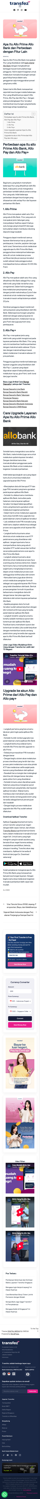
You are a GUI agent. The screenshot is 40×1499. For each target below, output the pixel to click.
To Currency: (12, 1007)
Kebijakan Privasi (21, 1496)
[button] (4, 1494)
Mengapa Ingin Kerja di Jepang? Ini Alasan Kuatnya (19, 1288)
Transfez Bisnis (9, 830)
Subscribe (32, 1391)
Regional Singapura (8, 1413)
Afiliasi (4, 1425)
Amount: (11, 987)
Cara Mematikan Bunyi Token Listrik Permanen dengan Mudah (19, 1295)
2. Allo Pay (10, 125)
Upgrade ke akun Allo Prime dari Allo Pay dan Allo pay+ (18, 136)
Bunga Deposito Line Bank (14, 389)
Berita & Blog (6, 1446)
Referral (4, 1428)
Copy (29, 955)
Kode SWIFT (6, 1406)
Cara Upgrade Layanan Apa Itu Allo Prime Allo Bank (17, 131)
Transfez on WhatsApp (9, 1416)
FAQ (3, 1443)
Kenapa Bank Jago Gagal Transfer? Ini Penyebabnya (19, 1303)
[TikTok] (3, 1455)
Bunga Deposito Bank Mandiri (15, 392)
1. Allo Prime (11, 122)
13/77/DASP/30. (27, 1490)
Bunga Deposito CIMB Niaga (15, 406)
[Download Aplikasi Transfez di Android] (10, 863)
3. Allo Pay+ (11, 127)
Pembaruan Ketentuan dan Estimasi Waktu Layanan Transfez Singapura (19, 1281)
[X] (11, 1455)
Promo (4, 1431)
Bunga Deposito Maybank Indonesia (18, 404)
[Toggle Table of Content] (32, 114)
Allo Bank (7, 65)
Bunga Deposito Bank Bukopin (15, 401)
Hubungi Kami (6, 1440)
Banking (6, 56)
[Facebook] (15, 1455)
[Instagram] (20, 1455)
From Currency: (13, 996)
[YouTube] (7, 1455)
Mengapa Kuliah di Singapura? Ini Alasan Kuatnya (18, 1310)
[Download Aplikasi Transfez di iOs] (25, 863)
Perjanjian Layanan (32, 1493)
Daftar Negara (6, 1410)
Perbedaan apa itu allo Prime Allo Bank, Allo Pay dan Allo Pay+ (19, 118)
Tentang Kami (6, 1403)
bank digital (29, 63)
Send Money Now (20, 964)
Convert (20, 1018)
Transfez (13, 822)
